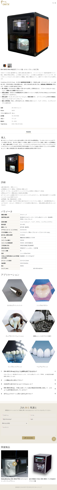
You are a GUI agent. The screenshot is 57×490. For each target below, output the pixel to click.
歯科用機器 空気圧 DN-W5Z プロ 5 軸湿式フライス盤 (42, 480)
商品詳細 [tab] (28, 132)
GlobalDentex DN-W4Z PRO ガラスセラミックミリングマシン (14, 480)
